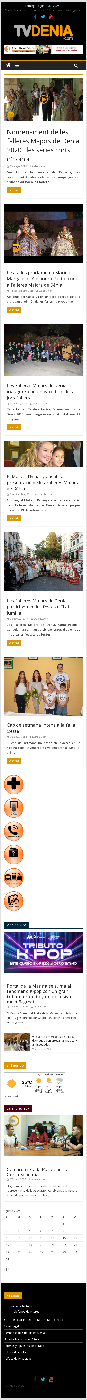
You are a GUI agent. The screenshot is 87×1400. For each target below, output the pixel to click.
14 (52, 1238)
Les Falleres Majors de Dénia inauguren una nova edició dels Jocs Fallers (40, 391)
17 (7, 1245)
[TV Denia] (8, 65)
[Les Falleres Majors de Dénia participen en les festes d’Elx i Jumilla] (43, 534)
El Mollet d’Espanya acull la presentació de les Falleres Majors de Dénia (42, 482)
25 (19, 1252)
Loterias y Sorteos (20, 1306)
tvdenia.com (39, 166)
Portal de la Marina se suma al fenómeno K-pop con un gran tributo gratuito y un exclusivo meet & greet (39, 994)
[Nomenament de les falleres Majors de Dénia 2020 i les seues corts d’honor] (43, 80)
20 (41, 1245)
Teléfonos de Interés (25, 1311)
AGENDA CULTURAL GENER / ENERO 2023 (33, 1320)
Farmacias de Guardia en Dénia (24, 1333)
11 (19, 1238)
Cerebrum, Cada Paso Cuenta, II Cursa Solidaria (40, 1171)
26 (30, 1252)
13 (41, 1238)
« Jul (6, 1269)
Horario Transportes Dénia (21, 1339)
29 (64, 1252)
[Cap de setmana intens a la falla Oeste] (43, 659)
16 (75, 1238)
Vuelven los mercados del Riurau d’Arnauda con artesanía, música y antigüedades (54, 1040)
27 (41, 1252)
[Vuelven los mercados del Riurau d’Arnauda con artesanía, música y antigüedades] (17, 1035)
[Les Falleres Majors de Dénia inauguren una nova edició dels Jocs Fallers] (43, 326)
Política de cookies (16, 1352)
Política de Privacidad (18, 1358)
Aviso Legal (11, 1326)
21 (52, 1245)
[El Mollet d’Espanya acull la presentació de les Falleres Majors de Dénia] (43, 444)
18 (19, 1245)
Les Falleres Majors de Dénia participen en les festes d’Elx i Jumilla (38, 607)
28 (52, 1252)
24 (7, 1252)
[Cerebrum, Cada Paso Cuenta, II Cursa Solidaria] (43, 1117)
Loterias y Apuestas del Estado (24, 1346)
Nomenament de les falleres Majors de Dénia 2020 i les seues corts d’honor (43, 145)
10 (7, 1238)
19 (30, 1245)
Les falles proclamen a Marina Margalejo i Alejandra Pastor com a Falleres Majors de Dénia (42, 278)
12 (30, 1238)
